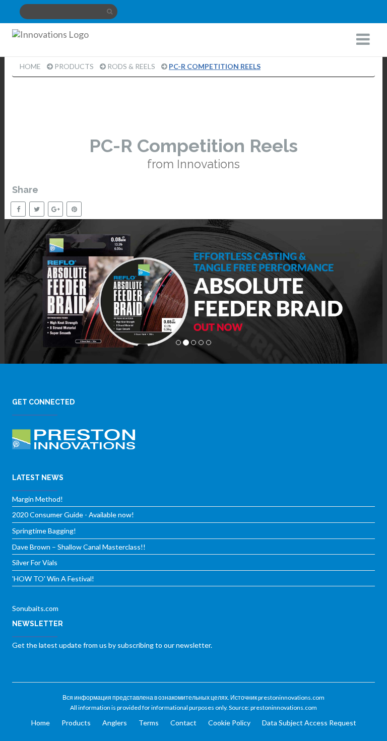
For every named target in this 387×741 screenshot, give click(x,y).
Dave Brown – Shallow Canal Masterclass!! (79, 547)
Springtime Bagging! (44, 530)
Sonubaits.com (35, 608)
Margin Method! (37, 499)
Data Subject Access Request (309, 722)
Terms (149, 722)
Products (74, 66)
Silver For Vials (34, 562)
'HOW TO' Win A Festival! (53, 578)
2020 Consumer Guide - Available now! (73, 514)
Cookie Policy (229, 722)
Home (30, 66)
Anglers (114, 722)
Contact (183, 722)
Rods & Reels (131, 66)
